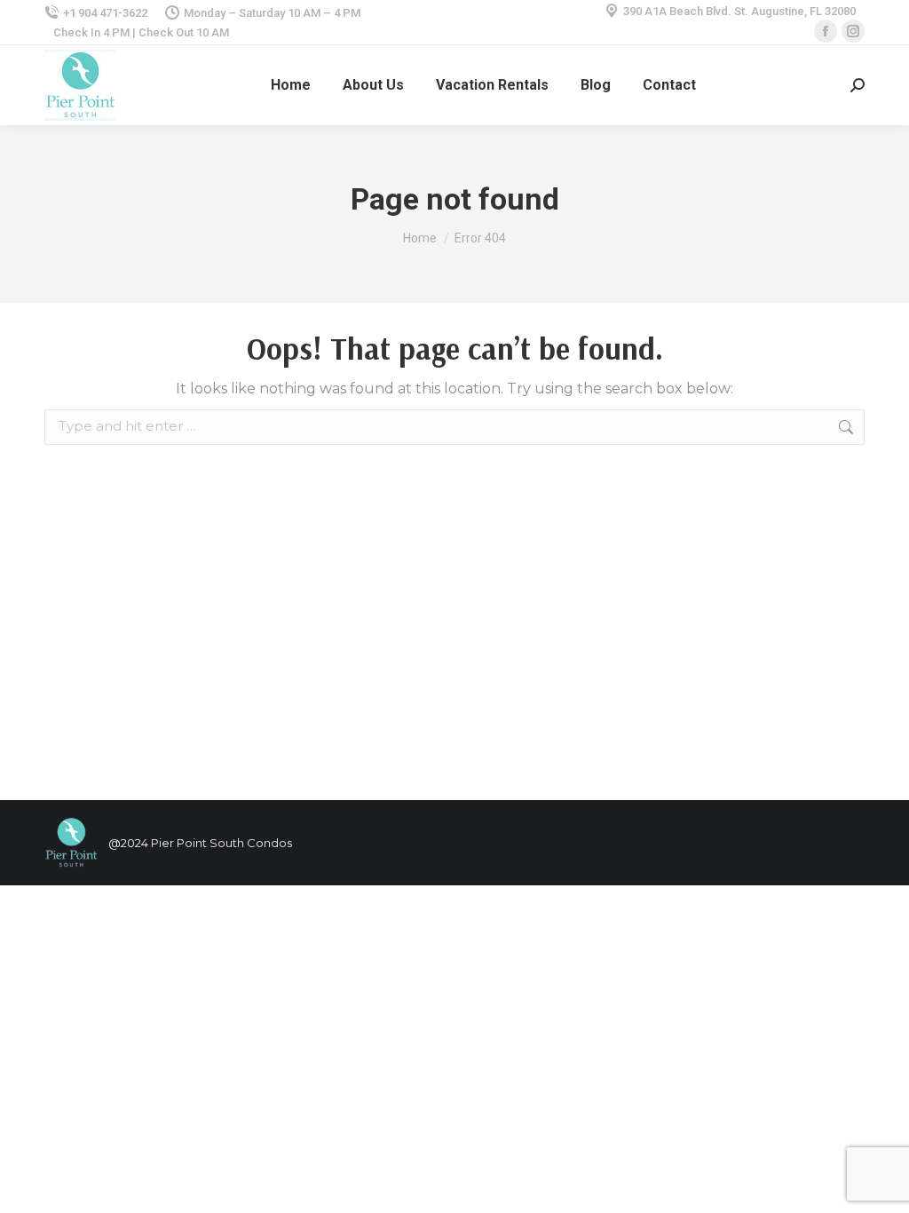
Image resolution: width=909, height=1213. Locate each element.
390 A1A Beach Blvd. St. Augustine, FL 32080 (739, 11)
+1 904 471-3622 (105, 13)
